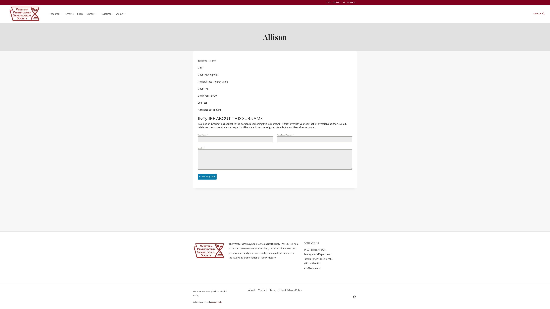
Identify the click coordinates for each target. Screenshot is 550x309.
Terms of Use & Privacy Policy (286, 290)
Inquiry (201, 148)
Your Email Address (285, 135)
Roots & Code (216, 302)
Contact (262, 290)
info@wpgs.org (312, 268)
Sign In (336, 2)
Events (70, 13)
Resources (107, 13)
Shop (80, 13)
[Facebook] (354, 296)
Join (328, 2)
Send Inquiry (207, 176)
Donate (351, 2)
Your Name (203, 135)
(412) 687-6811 (312, 263)
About (251, 290)
